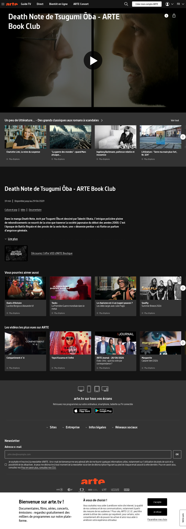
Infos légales (97, 427)
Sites (53, 427)
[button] (126, 4)
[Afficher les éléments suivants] (183, 137)
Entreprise (73, 427)
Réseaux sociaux (126, 427)
